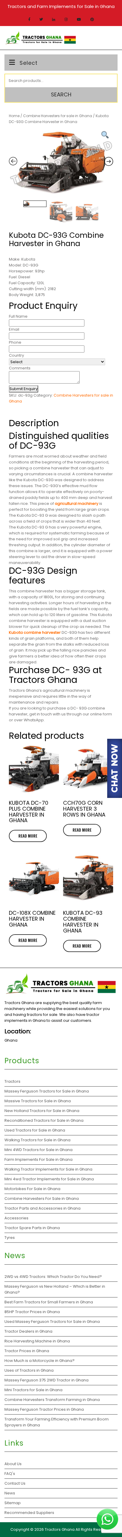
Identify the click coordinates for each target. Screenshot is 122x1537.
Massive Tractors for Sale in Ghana (37, 1101)
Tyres (9, 1237)
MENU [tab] (108, 37)
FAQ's (9, 1473)
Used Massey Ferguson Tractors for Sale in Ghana (52, 1321)
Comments (19, 368)
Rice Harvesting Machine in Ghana (37, 1341)
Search (61, 94)
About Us (13, 1464)
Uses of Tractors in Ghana (29, 1370)
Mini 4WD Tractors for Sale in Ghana (38, 1150)
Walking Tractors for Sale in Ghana (37, 1140)
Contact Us (14, 1483)
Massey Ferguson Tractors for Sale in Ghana (46, 1091)
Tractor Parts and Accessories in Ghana (42, 1208)
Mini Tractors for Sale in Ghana (33, 1390)
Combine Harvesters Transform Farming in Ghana (52, 1399)
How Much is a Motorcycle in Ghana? (40, 1360)
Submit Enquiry (23, 389)
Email (14, 329)
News (9, 1493)
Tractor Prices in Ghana (27, 1351)
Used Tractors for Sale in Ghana (34, 1130)
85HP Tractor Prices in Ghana (32, 1312)
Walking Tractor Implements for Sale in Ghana (48, 1169)
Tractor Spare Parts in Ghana (32, 1228)
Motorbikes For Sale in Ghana (32, 1189)
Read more (27, 836)
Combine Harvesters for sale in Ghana (57, 115)
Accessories (16, 1218)
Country (16, 355)
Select (29, 63)
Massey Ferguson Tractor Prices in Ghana (44, 1409)
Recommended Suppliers (29, 1512)
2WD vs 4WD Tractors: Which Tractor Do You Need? (53, 1276)
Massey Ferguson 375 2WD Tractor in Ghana (46, 1380)
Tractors (12, 1081)
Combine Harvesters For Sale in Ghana (41, 1198)
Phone (15, 342)
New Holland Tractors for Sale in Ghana (41, 1110)
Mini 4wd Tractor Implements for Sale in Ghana (49, 1179)
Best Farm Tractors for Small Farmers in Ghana (48, 1302)
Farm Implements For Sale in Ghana (38, 1159)
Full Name (18, 316)
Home (14, 115)
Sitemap (12, 1503)
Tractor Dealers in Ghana (28, 1331)
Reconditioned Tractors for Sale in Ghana (44, 1120)
